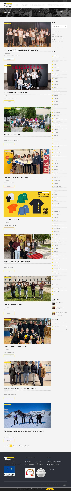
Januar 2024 (56, 115)
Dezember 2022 (57, 149)
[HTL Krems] (8, 5)
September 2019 (57, 242)
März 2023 (56, 140)
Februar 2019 (57, 259)
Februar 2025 (57, 90)
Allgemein (8, 23)
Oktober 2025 (57, 75)
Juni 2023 (56, 132)
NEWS (54, 1)
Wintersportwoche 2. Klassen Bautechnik (24, 431)
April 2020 (56, 223)
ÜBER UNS (15, 5)
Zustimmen (50, 489)
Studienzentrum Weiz (30, 464)
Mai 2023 (56, 135)
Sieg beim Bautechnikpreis (16, 177)
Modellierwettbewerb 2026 (17, 262)
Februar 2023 (57, 143)
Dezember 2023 (57, 118)
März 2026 (56, 67)
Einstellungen (30, 489)
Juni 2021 (56, 191)
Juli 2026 (56, 58)
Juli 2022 (56, 163)
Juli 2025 (56, 78)
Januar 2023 (56, 146)
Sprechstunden (19, 1)
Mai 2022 (56, 169)
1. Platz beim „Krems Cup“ (15, 346)
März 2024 (56, 109)
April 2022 (56, 172)
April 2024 (56, 107)
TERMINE (57, 1)
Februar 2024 (57, 112)
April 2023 (56, 138)
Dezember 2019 (57, 234)
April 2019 (56, 254)
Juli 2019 (56, 245)
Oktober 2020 (57, 211)
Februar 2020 (57, 228)
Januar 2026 (56, 70)
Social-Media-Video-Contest (57, 36)
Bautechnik (56, 291)
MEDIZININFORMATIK (53, 5)
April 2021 (56, 197)
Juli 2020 (56, 217)
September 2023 (57, 126)
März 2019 (56, 256)
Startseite (60, 11)
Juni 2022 (56, 166)
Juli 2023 (56, 129)
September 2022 (57, 157)
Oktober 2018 (57, 271)
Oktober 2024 (57, 95)
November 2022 (57, 152)
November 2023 (57, 121)
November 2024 (57, 92)
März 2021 (56, 200)
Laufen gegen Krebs (13, 304)
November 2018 (57, 268)
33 (25, 445)
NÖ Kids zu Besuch (12, 135)
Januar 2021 (56, 206)
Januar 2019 (56, 262)
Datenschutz (57, 484)
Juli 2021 (56, 189)
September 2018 (57, 273)
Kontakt (64, 485)
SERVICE (62, 5)
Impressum (64, 484)
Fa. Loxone (39, 461)
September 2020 (57, 214)
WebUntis (13, 1)
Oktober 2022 (57, 155)
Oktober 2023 (57, 124)
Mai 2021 (56, 194)
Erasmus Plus (29, 461)
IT (54, 294)
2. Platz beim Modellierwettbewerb (21, 50)
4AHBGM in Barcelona (56, 42)
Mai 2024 (56, 104)
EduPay (9, 1)
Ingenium (38, 462)
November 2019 (57, 237)
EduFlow (5, 1)
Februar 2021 (57, 203)
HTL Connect (29, 462)
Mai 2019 (56, 251)
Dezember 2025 (57, 73)
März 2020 (56, 225)
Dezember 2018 (57, 265)
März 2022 (56, 174)
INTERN (60, 1)
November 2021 (57, 180)
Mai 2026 (56, 64)
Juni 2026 (56, 61)
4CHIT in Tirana (55, 34)
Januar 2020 (56, 231)
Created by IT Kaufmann (46, 484)
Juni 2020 (56, 220)
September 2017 (57, 279)
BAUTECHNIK (24, 5)
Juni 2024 (56, 101)
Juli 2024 (56, 98)
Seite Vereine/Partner (40, 464)
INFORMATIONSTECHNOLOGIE (37, 5)
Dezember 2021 (57, 177)
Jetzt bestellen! (11, 219)
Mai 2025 (56, 84)
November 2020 (57, 208)
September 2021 (57, 186)
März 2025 (56, 87)
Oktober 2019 (57, 240)
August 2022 (56, 160)
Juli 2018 (56, 276)
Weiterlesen (9, 59)
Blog (66, 11)
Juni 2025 (56, 81)
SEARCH (66, 26)
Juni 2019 (56, 248)
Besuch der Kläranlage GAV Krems (20, 389)
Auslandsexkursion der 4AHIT (57, 41)
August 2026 (56, 56)
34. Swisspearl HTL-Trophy (16, 92)
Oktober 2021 (57, 183)
